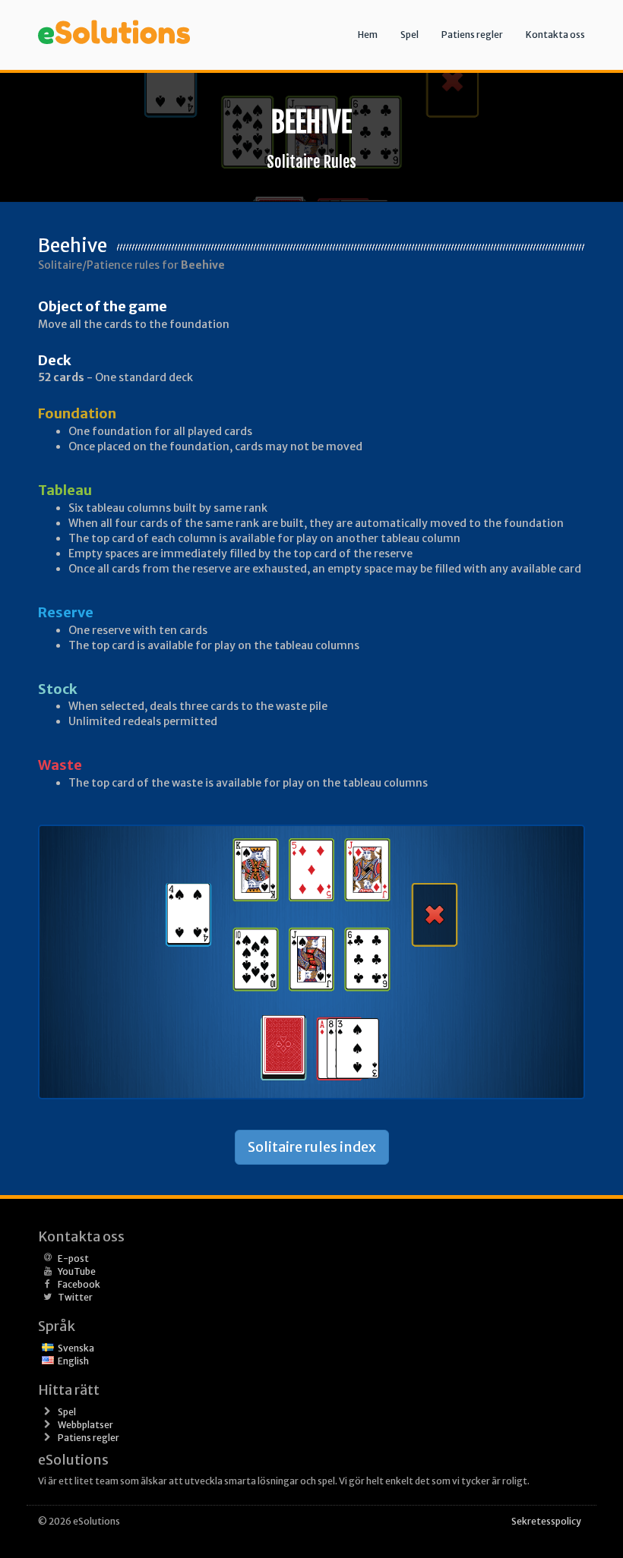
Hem (368, 34)
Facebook (79, 1284)
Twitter (75, 1297)
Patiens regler (472, 34)
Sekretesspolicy (546, 1521)
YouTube (77, 1271)
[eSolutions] (114, 19)
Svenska (76, 1348)
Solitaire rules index (312, 1147)
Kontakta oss (555, 34)
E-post (73, 1258)
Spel (409, 34)
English (73, 1361)
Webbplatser (85, 1424)
